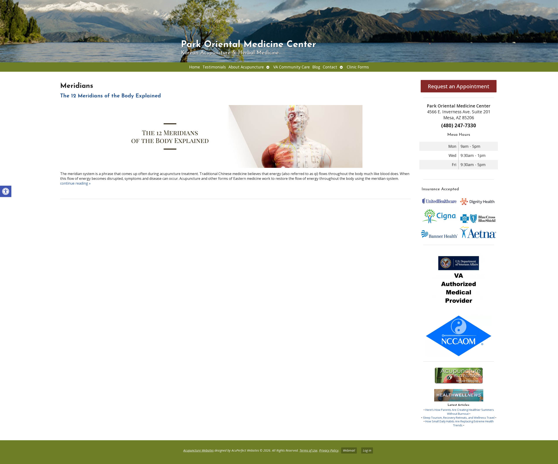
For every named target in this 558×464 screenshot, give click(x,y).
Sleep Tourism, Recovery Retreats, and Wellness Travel (459, 418)
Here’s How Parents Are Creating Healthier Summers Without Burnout (459, 412)
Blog (316, 67)
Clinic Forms (358, 67)
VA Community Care (291, 67)
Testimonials (214, 67)
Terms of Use (308, 450)
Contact (330, 67)
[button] (5, 191)
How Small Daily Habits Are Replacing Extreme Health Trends (459, 423)
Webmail (349, 450)
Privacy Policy (329, 450)
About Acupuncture (246, 67)
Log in (367, 450)
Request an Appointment (458, 86)
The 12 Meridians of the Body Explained (110, 96)
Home (194, 67)
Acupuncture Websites (198, 450)
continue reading (75, 183)
